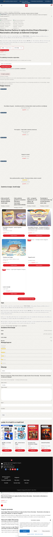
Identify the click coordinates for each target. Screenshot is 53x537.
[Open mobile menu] (1, 5)
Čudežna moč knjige (8, 257)
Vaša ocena (4, 382)
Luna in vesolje (6, 287)
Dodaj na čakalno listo (5, 66)
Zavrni (35, 531)
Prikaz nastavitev (46, 531)
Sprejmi (24, 531)
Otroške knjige (16, 12)
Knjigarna (5, 12)
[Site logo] (26, 5)
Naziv (2, 402)
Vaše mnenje (4, 387)
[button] (50, 520)
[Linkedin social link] (17, 469)
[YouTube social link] (13, 469)
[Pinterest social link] (15, 469)
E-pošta (3, 408)
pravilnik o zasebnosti (20, 68)
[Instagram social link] (10, 469)
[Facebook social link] (6, 469)
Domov (1, 12)
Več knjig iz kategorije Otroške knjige (26, 298)
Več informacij (5, 50)
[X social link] (8, 469)
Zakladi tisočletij (32, 442)
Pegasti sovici (31, 257)
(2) (28, 179)
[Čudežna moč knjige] (14, 247)
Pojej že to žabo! (26, 154)
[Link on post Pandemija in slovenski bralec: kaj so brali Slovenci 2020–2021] (46, 198)
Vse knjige (10, 12)
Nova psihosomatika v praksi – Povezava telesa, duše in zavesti (25, 178)
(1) (50, 443)
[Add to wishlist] (25, 211)
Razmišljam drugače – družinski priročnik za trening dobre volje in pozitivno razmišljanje (25, 106)
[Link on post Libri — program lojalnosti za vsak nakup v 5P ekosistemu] (33, 198)
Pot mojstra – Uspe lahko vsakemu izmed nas (25, 129)
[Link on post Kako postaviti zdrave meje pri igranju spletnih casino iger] (6, 198)
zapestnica (24, 325)
